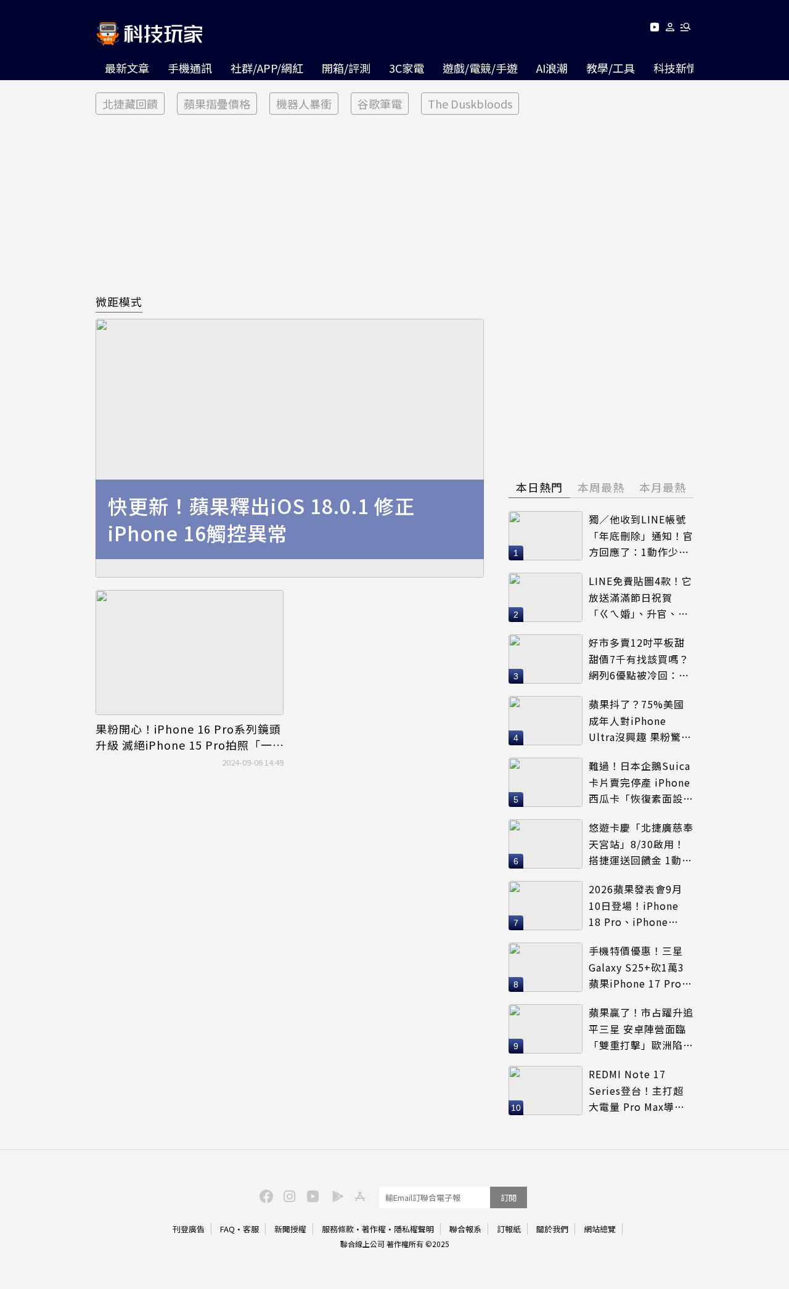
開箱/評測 (346, 68)
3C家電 (406, 68)
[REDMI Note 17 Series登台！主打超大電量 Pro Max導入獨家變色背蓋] (546, 1090)
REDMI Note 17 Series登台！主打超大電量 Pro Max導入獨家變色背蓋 (637, 1090)
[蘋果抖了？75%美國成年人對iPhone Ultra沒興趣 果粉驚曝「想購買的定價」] (546, 720)
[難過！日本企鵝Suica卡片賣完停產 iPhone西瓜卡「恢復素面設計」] (546, 782)
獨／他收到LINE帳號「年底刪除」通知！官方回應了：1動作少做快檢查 (641, 536)
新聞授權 (290, 1229)
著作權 (374, 1229)
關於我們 (552, 1229)
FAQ (227, 1229)
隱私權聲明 (414, 1229)
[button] (670, 29)
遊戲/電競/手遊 (480, 68)
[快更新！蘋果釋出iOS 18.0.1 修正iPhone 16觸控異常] (290, 448)
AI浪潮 (552, 68)
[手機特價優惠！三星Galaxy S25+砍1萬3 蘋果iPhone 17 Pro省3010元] (546, 967)
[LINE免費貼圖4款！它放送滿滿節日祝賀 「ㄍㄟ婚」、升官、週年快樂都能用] (546, 597)
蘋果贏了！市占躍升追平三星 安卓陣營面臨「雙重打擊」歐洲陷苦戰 (641, 1029)
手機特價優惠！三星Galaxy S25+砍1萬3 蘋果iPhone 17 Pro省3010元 (640, 967)
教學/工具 (610, 68)
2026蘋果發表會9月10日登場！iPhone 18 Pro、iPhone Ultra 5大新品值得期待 (638, 906)
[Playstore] (334, 1195)
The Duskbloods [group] (470, 104)
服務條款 (338, 1229)
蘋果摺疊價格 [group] (217, 104)
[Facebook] (264, 1195)
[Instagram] (287, 1195)
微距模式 (119, 301)
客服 (251, 1229)
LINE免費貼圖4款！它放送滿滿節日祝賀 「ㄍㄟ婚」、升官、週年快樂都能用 (640, 597)
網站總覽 (600, 1229)
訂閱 (509, 1197)
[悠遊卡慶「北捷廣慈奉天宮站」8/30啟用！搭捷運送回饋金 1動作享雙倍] (546, 844)
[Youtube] (654, 29)
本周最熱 (601, 487)
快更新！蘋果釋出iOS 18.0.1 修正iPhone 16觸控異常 (261, 519)
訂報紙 (509, 1229)
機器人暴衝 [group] (304, 104)
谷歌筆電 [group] (380, 104)
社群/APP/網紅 (267, 68)
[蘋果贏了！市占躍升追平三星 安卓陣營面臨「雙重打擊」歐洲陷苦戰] (546, 1029)
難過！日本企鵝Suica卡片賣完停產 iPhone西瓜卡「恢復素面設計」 (639, 782)
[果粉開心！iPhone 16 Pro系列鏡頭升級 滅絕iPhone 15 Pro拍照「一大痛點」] (190, 652)
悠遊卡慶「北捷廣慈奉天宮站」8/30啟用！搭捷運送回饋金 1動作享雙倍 (641, 844)
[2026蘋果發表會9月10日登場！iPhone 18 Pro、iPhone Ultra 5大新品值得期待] (546, 905)
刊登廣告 (189, 1229)
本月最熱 (662, 487)
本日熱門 (539, 487)
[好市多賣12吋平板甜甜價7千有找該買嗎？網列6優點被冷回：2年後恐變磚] (546, 659)
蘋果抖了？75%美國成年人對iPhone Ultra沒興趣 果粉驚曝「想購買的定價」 (640, 721)
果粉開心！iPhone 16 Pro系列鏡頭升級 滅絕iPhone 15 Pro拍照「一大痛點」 (188, 736)
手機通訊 (190, 68)
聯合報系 (465, 1229)
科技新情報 (681, 68)
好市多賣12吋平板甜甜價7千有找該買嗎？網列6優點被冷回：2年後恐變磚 (639, 659)
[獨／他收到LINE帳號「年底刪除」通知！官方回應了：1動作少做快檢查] (546, 535)
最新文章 (127, 68)
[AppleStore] (358, 1195)
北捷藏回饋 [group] (130, 104)
